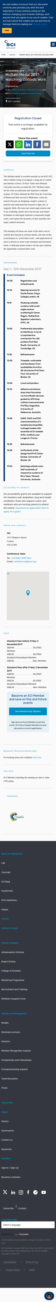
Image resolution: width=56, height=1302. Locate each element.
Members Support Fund (13, 999)
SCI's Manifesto (9, 900)
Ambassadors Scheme (12, 952)
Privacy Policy (13, 1270)
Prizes (4, 1088)
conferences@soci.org (25, 561)
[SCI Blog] (35, 1192)
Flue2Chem (7, 891)
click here (37, 757)
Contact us (7, 1140)
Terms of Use (32, 1262)
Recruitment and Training (14, 989)
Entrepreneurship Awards (14, 1069)
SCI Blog (5, 882)
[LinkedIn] (13, 1192)
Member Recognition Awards (16, 1051)
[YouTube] (43, 1192)
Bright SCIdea (8, 962)
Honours (5, 1041)
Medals (5, 1023)
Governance (7, 1131)
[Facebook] (28, 1192)
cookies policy (40, 24)
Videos (4, 910)
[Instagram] (21, 1192)
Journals (5, 872)
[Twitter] (5, 1193)
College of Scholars (11, 971)
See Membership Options (28, 711)
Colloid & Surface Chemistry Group (26, 90)
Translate (23, 1234)
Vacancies (6, 1149)
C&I (3, 863)
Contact (22, 1208)
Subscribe (8, 1208)
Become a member (10, 1177)
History (5, 1121)
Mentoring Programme (12, 980)
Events (12, 55)
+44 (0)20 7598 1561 (21, 558)
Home (3, 55)
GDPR (32, 1270)
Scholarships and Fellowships (16, 1060)
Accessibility (10, 1262)
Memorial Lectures (10, 1032)
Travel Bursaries (9, 1079)
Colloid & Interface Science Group (26, 93)
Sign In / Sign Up (10, 1168)
